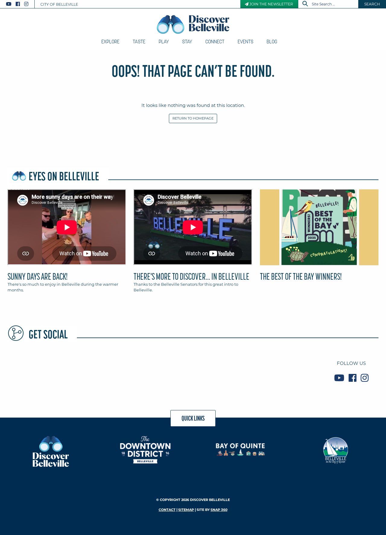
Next (380, 230)
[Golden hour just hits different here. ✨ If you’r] (99, 370)
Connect (214, 42)
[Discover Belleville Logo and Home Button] (193, 24)
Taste (139, 42)
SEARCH (372, 4)
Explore (110, 42)
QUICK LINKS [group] (193, 418)
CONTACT (167, 510)
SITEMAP (186, 510)
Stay (187, 42)
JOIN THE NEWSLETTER (270, 4)
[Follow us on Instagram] (26, 4)
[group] (193, 243)
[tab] (67, 243)
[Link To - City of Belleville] (335, 450)
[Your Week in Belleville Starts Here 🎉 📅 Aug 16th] (223, 370)
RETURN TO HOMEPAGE (193, 118)
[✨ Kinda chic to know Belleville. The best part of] (161, 370)
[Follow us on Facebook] (17, 4)
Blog (272, 42)
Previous (6, 230)
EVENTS (245, 42)
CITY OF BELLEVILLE (59, 4)
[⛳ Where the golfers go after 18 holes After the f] (285, 370)
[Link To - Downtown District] (145, 450)
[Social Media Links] (20, 4)
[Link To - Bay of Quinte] (240, 450)
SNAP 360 (218, 510)
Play (164, 42)
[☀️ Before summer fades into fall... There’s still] (37, 370)
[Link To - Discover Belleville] (50, 451)
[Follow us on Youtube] (9, 4)
